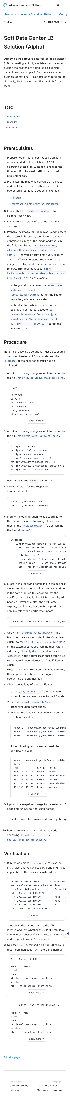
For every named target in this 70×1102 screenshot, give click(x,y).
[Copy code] (61, 387)
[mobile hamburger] (64, 5)
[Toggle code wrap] (56, 387)
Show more (35, 420)
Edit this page (12, 1057)
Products (10, 14)
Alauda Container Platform (37, 14)
